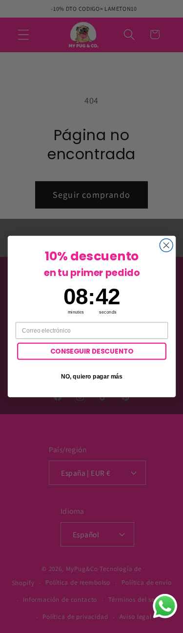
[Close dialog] (166, 245)
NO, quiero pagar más (91, 376)
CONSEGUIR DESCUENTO (91, 351)
